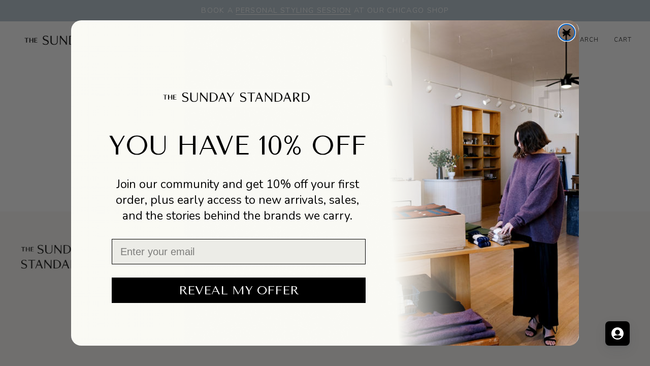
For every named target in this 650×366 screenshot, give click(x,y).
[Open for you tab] (617, 333)
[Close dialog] (567, 32)
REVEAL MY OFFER (239, 290)
